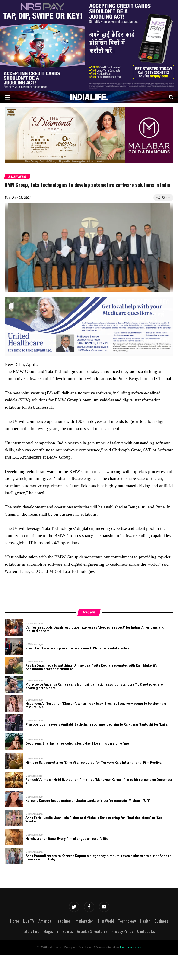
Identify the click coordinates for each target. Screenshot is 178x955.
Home (14, 921)
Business (17, 177)
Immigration (84, 921)
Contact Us (146, 931)
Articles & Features (92, 931)
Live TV (28, 921)
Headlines (62, 921)
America (44, 921)
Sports (67, 931)
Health (145, 921)
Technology (127, 921)
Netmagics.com (130, 947)
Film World (106, 921)
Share (166, 197)
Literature (31, 931)
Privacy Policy (122, 931)
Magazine (51, 931)
